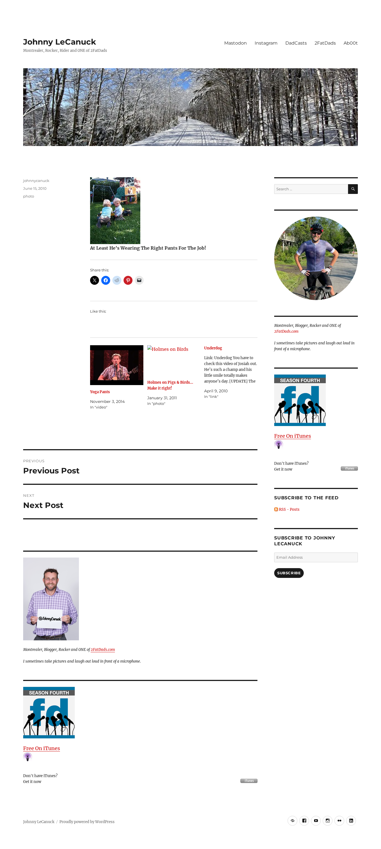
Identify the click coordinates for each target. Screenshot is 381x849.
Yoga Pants (100, 392)
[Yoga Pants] (116, 365)
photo (28, 196)
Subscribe (289, 573)
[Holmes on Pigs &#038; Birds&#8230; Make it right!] (174, 360)
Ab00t (351, 43)
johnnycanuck (36, 180)
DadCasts (296, 43)
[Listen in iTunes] (140, 712)
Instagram (266, 43)
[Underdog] (232, 372)
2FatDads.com (103, 649)
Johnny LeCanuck (59, 42)
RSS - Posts (289, 509)
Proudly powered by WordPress (87, 821)
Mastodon (235, 43)
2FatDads (325, 43)
